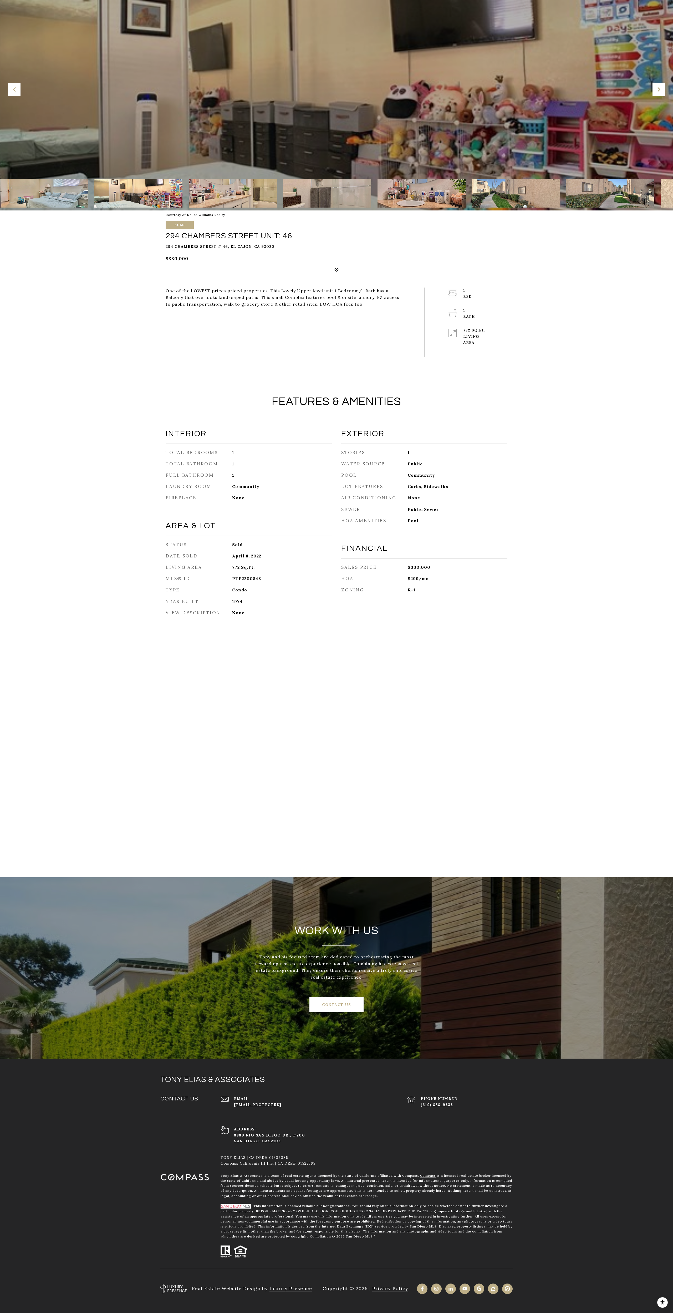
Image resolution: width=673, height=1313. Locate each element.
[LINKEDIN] (450, 1289)
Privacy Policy (390, 1288)
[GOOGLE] (479, 1289)
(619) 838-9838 (437, 1104)
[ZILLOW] (493, 1289)
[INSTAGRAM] (436, 1289)
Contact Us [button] (336, 1004)
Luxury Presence (290, 1288)
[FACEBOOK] (422, 1289)
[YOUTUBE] (465, 1289)
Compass (428, 1176)
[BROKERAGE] (507, 1289)
